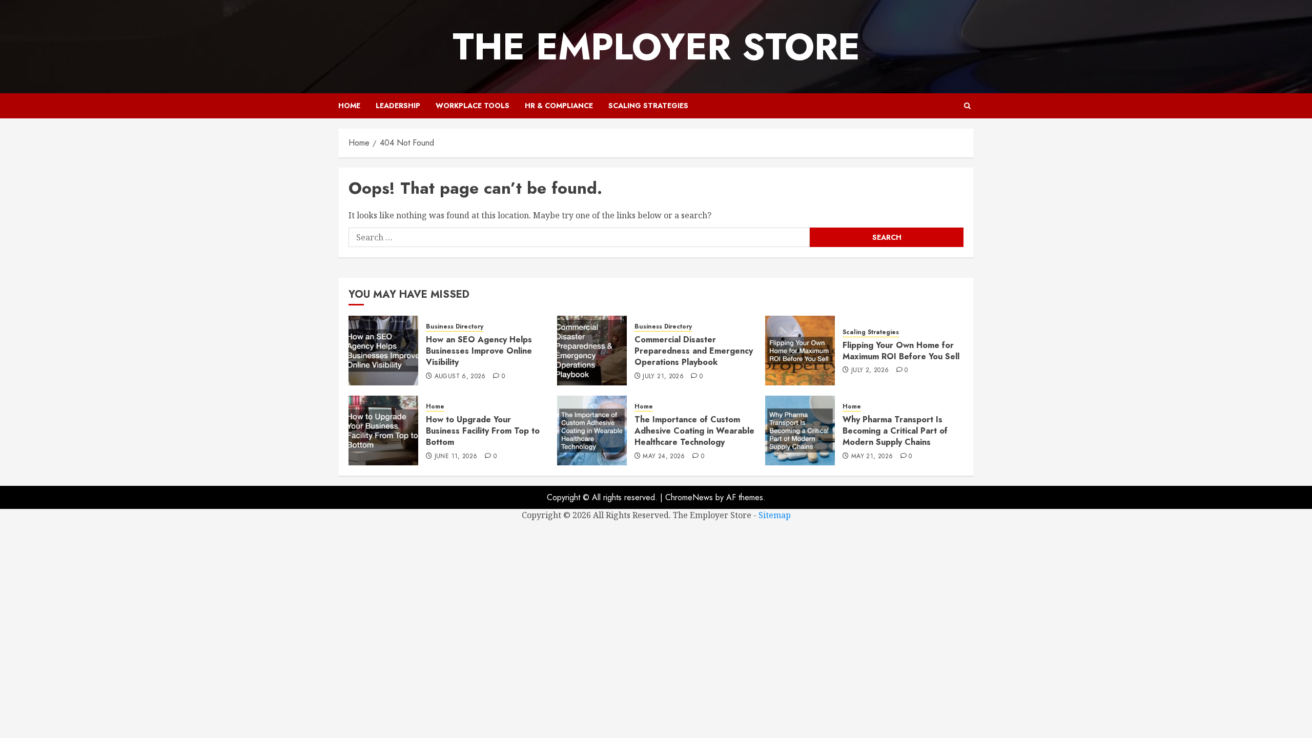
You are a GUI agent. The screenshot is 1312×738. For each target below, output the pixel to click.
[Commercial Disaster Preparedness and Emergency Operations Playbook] (592, 350)
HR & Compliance (559, 105)
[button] (967, 106)
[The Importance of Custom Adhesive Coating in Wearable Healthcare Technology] (592, 430)
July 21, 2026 (663, 377)
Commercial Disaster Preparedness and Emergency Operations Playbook (693, 351)
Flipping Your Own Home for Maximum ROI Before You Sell (901, 350)
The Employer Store (656, 46)
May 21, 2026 (872, 457)
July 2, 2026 (870, 370)
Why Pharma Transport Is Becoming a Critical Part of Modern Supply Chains (895, 431)
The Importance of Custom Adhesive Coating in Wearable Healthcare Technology (694, 431)
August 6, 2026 (460, 377)
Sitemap (774, 515)
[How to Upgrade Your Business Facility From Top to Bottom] (383, 430)
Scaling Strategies (648, 105)
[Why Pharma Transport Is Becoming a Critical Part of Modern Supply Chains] (800, 430)
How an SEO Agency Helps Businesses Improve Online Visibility (479, 351)
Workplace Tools (472, 105)
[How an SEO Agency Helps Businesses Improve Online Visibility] (383, 350)
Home (349, 105)
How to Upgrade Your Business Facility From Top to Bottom (483, 431)
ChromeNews (689, 497)
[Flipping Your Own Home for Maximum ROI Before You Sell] (800, 350)
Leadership (398, 105)
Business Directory (454, 326)
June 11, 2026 (456, 457)
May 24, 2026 (664, 457)
